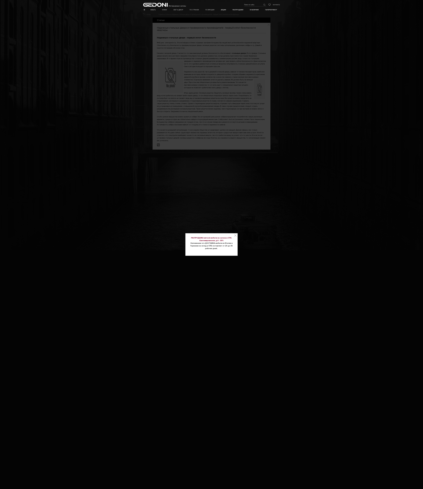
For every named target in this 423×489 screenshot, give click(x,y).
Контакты (276, 5)
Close (235, 235)
